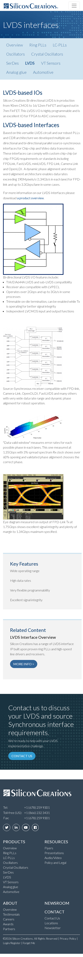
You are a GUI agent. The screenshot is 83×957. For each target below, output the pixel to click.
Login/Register (12, 943)
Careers (8, 919)
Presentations (54, 853)
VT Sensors (50, 63)
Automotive (43, 72)
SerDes (12, 63)
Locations (51, 923)
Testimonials (11, 914)
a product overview (30, 198)
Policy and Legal (55, 862)
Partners (9, 929)
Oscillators (15, 54)
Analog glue (16, 72)
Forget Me (29, 943)
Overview (14, 44)
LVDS (30, 63)
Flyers (49, 848)
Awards (8, 924)
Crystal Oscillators (47, 54)
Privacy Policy (68, 938)
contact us (21, 756)
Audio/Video (53, 858)
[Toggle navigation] (74, 6)
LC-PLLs (60, 44)
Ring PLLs (37, 44)
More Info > (23, 664)
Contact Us (52, 918)
